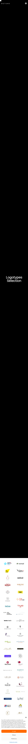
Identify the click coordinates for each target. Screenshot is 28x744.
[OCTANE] (5, 3)
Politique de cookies (13, 742)
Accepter (14, 731)
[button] (26, 717)
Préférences (14, 738)
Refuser (14, 735)
